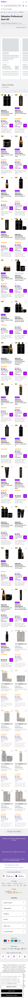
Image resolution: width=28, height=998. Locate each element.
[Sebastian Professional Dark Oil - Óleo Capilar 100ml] (21, 141)
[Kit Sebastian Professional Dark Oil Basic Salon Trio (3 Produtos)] (21, 796)
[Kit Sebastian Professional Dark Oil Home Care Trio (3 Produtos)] (7, 676)
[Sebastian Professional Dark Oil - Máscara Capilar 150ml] (7, 265)
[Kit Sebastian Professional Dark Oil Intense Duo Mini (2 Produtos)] (21, 512)
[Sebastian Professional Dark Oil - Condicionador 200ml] (7, 472)
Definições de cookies (12, 986)
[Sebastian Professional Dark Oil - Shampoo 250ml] (21, 756)
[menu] (1, 5)
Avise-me (21, 658)
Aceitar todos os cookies (11, 995)
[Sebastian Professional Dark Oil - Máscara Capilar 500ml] (7, 141)
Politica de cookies (12, 983)
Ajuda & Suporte (8, 903)
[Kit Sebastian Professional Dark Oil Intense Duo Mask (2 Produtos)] (21, 265)
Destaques (6, 914)
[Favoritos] (26, 2)
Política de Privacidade (14, 860)
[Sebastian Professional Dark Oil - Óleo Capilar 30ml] (7, 183)
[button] (11, 125)
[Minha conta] (23, 2)
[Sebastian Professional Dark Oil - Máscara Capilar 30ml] (7, 389)
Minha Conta (7, 926)
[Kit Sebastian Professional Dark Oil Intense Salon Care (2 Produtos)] (7, 100)
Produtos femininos (9, 852)
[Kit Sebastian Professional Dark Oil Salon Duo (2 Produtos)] (21, 636)
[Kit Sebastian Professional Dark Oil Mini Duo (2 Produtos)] (7, 796)
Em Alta (6, 919)
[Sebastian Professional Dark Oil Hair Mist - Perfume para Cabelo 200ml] (21, 472)
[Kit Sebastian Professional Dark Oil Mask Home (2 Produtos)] (7, 756)
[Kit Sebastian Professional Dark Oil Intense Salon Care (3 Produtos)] (7, 512)
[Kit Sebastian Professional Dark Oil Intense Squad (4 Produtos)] (21, 307)
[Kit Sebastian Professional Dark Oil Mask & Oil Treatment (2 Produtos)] (7, 348)
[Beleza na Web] (3, 2)
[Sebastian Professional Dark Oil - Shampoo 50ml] (7, 224)
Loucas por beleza (8, 931)
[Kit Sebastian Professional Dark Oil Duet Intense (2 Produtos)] (21, 716)
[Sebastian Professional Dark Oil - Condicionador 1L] (21, 100)
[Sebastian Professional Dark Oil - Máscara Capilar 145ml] (7, 307)
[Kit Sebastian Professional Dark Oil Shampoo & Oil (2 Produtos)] (21, 553)
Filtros (6, 91)
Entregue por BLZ (16, 91)
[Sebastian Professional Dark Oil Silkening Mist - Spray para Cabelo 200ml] (21, 595)
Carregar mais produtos (14, 831)
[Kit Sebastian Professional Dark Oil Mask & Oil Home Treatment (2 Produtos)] (7, 595)
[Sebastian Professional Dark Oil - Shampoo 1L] (21, 183)
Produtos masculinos (20, 852)
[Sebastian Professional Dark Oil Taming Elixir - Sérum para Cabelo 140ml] (7, 636)
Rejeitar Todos (11, 991)
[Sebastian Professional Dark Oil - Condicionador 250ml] (21, 389)
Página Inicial (4, 12)
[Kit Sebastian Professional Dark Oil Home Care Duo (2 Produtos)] (7, 716)
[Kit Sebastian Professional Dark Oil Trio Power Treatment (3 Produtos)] (21, 224)
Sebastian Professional (13, 12)
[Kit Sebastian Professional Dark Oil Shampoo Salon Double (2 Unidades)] (21, 348)
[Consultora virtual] (23, 5)
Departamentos (7, 908)
